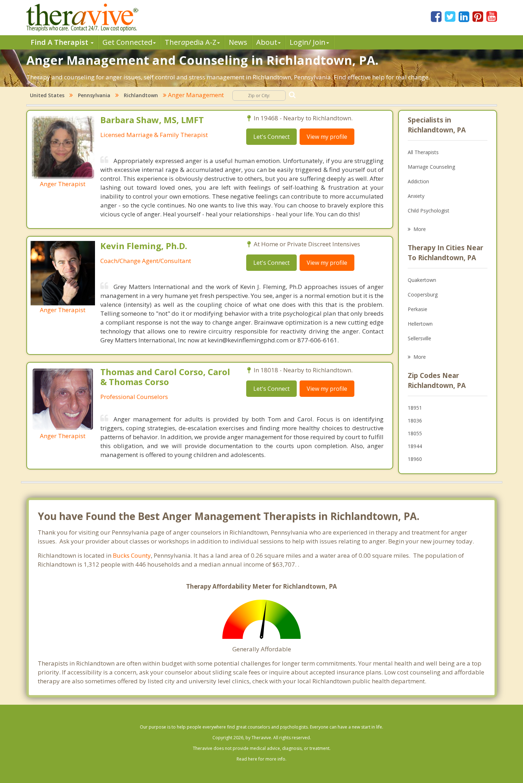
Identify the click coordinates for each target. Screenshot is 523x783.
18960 (415, 459)
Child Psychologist (428, 210)
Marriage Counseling (431, 166)
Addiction (418, 181)
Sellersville (419, 338)
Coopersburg (423, 294)
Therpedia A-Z (190, 42)
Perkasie (417, 309)
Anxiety (416, 196)
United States (47, 95)
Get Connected (127, 42)
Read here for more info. (261, 759)
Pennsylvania (94, 95)
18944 (415, 446)
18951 (415, 407)
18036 (415, 420)
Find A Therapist (60, 42)
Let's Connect (271, 137)
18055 (415, 433)
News (238, 42)
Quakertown (422, 280)
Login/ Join (308, 42)
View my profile (327, 137)
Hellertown (420, 323)
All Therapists (423, 152)
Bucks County (132, 555)
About (266, 42)
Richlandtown (141, 95)
